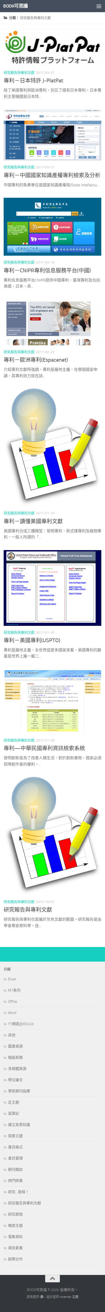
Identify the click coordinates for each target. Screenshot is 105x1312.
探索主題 (15, 1136)
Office (12, 1001)
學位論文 (15, 1080)
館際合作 (15, 1259)
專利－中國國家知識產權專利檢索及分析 (52, 175)
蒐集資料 (15, 1237)
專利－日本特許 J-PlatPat (33, 80)
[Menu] (99, 6)
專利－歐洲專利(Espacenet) (36, 360)
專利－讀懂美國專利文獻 (33, 521)
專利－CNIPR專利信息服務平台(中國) (47, 270)
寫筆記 (13, 1113)
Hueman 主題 (69, 1297)
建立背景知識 (19, 1125)
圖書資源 (15, 1046)
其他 (11, 1035)
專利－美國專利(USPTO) (32, 640)
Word (12, 1013)
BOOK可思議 (15, 6)
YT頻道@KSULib (21, 1024)
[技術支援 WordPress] (41, 1296)
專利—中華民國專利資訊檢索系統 (44, 748)
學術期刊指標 (19, 1091)
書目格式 (15, 1147)
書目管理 (15, 1158)
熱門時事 (15, 1181)
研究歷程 (15, 1214)
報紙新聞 (15, 1057)
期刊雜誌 (15, 1169)
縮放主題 (15, 1225)
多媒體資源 (17, 1069)
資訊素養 (15, 1248)
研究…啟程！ (18, 1192)
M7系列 (14, 990)
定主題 (13, 1102)
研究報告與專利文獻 (19, 73)
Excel (12, 979)
